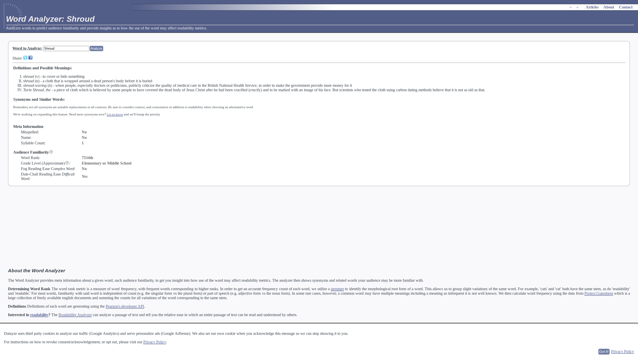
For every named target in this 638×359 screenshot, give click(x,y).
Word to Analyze (26, 48)
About (608, 7)
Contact (626, 7)
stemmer (337, 289)
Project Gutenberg (598, 293)
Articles (592, 7)
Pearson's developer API (125, 306)
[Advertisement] (319, 227)
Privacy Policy (154, 342)
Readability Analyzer (75, 315)
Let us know (115, 114)
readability (39, 315)
